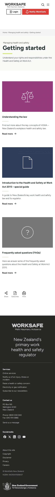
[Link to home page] (15, 6)
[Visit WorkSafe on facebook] (5, 437)
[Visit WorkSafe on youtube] (24, 437)
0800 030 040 (15, 415)
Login (15, 11)
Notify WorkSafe (37, 11)
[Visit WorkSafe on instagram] (19, 437)
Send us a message (11, 422)
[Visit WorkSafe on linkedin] (14, 437)
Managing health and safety (18, 32)
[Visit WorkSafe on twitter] (9, 437)
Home (5, 32)
